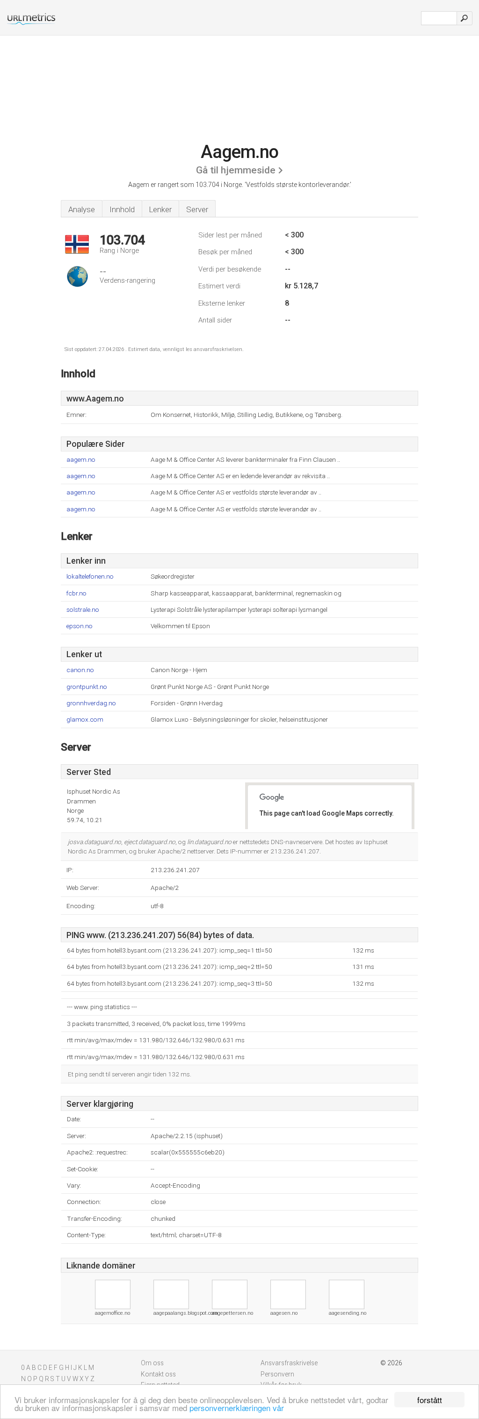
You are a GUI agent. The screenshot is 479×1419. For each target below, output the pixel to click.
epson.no (79, 626)
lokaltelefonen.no (90, 576)
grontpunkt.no (86, 686)
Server (197, 209)
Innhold (122, 209)
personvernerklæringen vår (236, 1407)
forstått (429, 1399)
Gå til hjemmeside (236, 170)
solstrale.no (82, 609)
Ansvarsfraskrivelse (289, 1363)
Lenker (160, 209)
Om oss (152, 1363)
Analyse (81, 209)
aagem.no (80, 459)
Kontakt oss (158, 1374)
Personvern (277, 1374)
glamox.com (84, 719)
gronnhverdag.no (91, 703)
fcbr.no (76, 593)
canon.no (80, 670)
